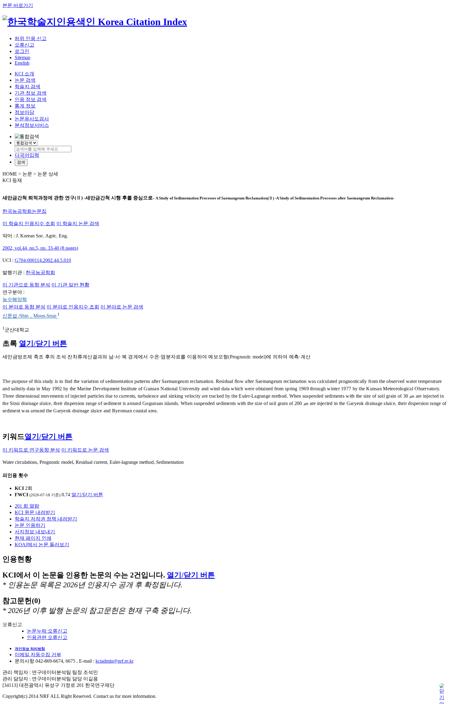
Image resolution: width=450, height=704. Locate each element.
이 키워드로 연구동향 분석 (31, 449)
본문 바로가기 (17, 5)
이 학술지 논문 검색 (77, 223)
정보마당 (24, 112)
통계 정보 (25, 105)
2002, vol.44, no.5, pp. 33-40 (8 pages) (40, 248)
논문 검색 (25, 80)
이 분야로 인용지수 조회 (73, 306)
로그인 (22, 51)
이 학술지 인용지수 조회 (28, 223)
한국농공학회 (40, 272)
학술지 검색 (27, 86)
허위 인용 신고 (31, 38)
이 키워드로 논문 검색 (85, 449)
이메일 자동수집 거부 (38, 654)
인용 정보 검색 (31, 99)
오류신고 (24, 44)
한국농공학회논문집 (24, 211)
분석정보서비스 (32, 125)
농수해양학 (14, 299)
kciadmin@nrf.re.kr (114, 661)
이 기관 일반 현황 (70, 284)
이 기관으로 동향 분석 (26, 284)
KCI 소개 (24, 73)
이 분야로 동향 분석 (23, 306)
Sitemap (22, 57)
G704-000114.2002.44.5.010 (43, 260)
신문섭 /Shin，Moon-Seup (30, 316)
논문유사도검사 (32, 118)
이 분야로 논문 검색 (121, 306)
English (22, 63)
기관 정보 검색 (31, 93)
